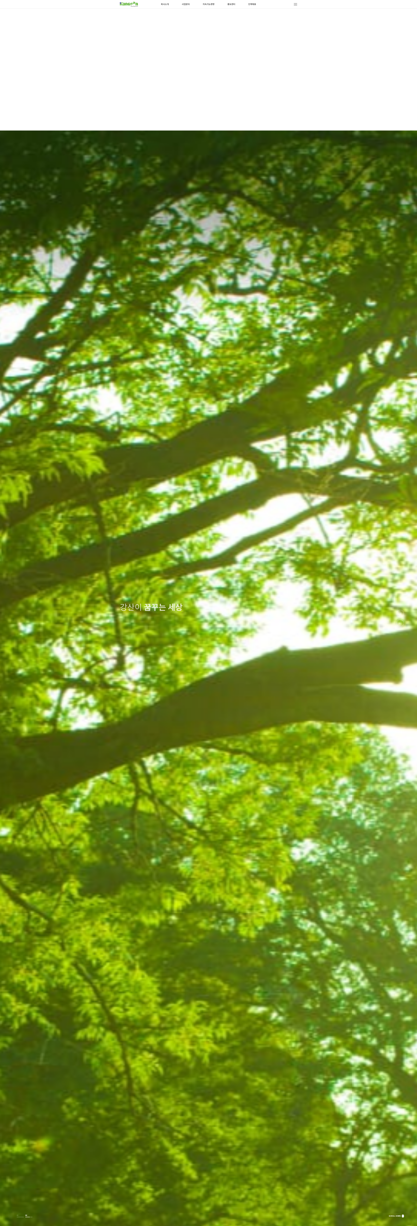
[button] (400, 623)
